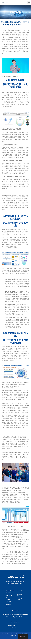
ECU (7, 606)
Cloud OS (8, 601)
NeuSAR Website (12, 628)
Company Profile (19, 595)
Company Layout (19, 599)
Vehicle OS (9, 595)
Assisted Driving (8, 598)
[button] (28, 2)
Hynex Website (11, 625)
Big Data (8, 604)
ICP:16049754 (22, 634)
